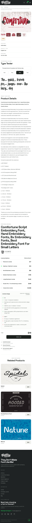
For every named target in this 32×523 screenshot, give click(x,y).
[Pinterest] (14, 514)
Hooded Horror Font (6, 414)
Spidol (2, 386)
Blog (2, 495)
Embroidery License (5, 491)
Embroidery (3, 483)
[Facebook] (11, 514)
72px (27, 72)
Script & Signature (5, 479)
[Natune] (16, 429)
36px (12, 72)
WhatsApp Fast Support (6, 510)
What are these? (27, 258)
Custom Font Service (5, 475)
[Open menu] (30, 2)
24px (4, 72)
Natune (3, 441)
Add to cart (18, 336)
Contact (2, 493)
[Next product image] (28, 22)
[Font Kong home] (6, 3)
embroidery (6, 7)
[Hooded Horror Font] (16, 402)
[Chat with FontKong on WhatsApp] (29, 520)
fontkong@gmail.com (17, 510)
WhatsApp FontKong (6, 349)
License (2, 489)
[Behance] (8, 514)
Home (2, 7)
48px (20, 72)
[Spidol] (16, 374)
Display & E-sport (4, 481)
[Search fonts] (24, 2)
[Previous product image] (3, 22)
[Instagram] (2, 514)
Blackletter (3, 477)
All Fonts (2, 473)
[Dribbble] (5, 514)
